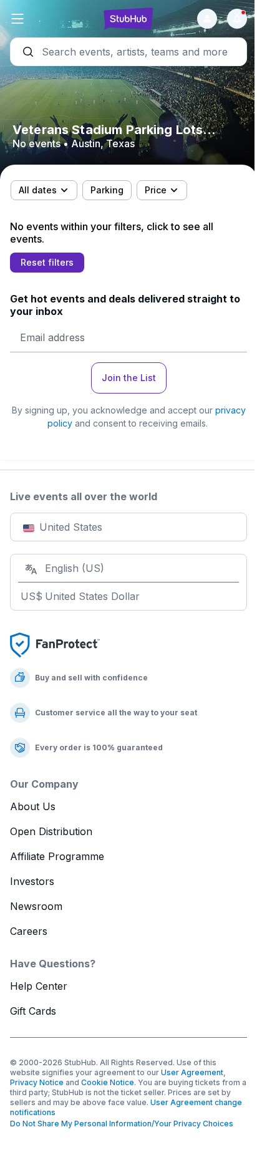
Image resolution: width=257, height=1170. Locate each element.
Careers (28, 931)
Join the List (129, 377)
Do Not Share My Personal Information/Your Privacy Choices (121, 1123)
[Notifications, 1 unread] (237, 19)
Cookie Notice (107, 1082)
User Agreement (192, 1072)
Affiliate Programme (57, 856)
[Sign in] (207, 19)
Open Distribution (51, 831)
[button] (49, 18)
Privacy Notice (37, 1082)
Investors (32, 881)
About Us (33, 806)
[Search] (128, 52)
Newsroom (36, 906)
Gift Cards (33, 1011)
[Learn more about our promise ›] (55, 644)
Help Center (38, 986)
